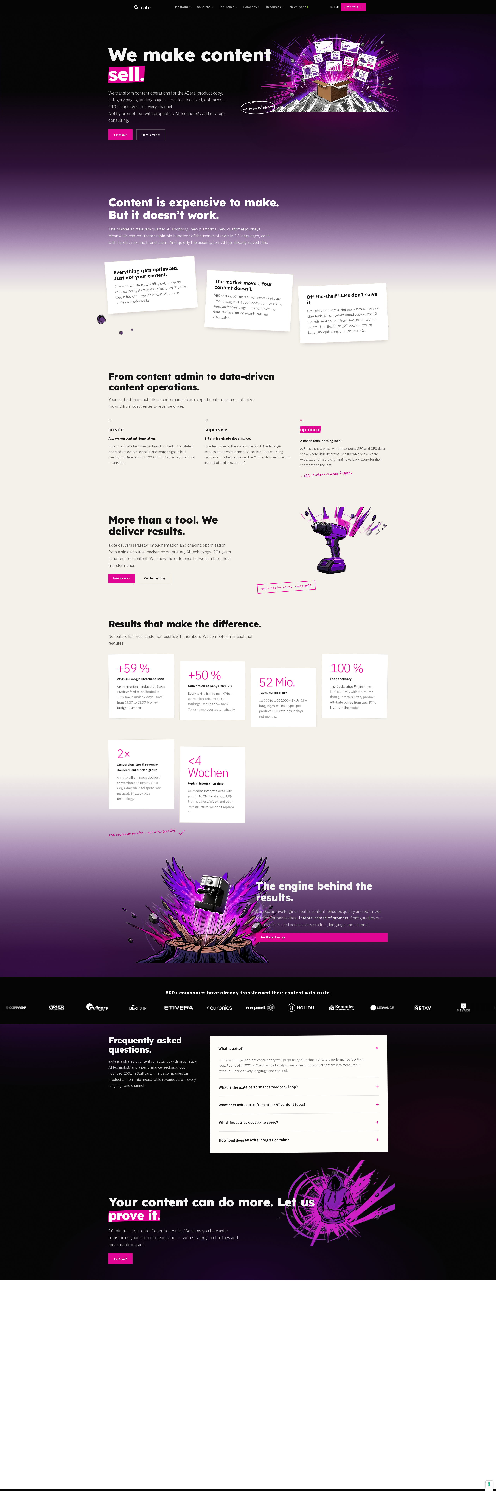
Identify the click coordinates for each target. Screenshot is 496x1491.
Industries (226, 7)
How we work (121, 578)
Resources (273, 7)
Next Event (298, 7)
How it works (151, 134)
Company (250, 7)
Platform (181, 7)
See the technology (272, 937)
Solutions (203, 7)
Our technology (155, 578)
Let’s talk (351, 7)
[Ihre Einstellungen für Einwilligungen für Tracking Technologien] (489, 1484)
